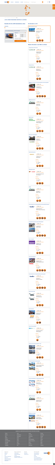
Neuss (30, 442)
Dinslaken (6, 439)
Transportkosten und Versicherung (8, 460)
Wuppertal (42, 445)
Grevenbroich (19, 436)
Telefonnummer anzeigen (40, 29)
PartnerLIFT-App (26, 454)
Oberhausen (30, 445)
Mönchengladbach (31, 439)
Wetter (41, 442)
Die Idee (35, 455)
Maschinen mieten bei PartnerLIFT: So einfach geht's (18, 457)
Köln (17, 445)
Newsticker (25, 453)
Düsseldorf (6, 445)
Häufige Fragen (16, 453)
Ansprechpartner (36, 454)
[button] (26, 10)
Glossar (15, 455)
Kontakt (6, 454)
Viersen (42, 439)
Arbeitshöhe (6, 26)
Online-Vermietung (36, 453)
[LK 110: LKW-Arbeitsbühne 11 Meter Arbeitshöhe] (9, 36)
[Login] (49, 2)
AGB (5, 455)
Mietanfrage (37, 35)
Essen (18, 433)
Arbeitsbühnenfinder (17, 454)
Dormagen (6, 442)
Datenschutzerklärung (8, 456)
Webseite (37, 72)
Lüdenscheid (30, 436)
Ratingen (42, 433)
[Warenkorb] (48, 2)
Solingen (42, 436)
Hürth (18, 442)
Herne (18, 439)
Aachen (6, 433)
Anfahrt (38, 38)
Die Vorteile (35, 456)
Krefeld (30, 433)
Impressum (6, 453)
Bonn (6, 436)
